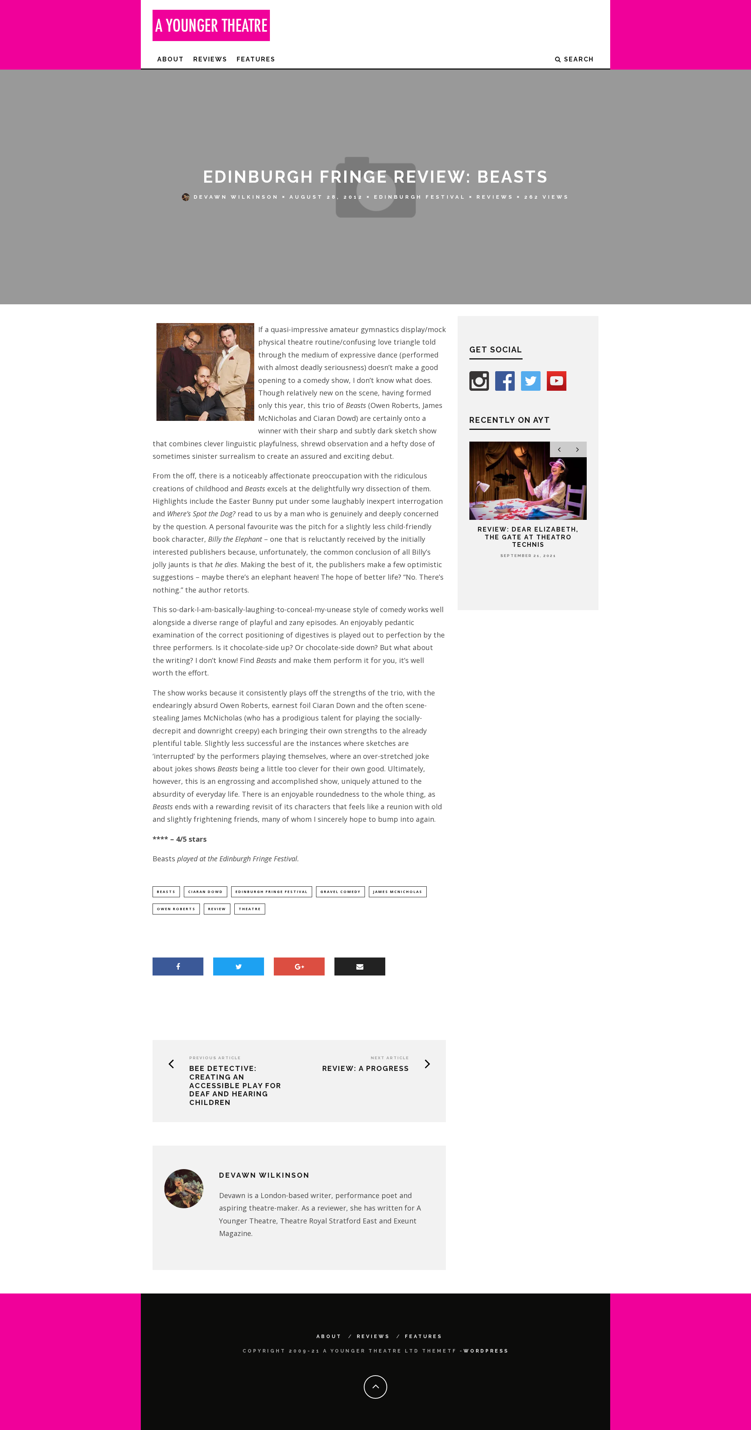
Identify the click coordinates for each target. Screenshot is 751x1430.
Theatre (250, 908)
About (170, 59)
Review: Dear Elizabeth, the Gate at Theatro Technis (528, 537)
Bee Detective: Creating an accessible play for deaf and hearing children (235, 1085)
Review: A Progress (365, 1068)
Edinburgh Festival (420, 197)
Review (217, 908)
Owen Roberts (176, 908)
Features (256, 59)
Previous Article (215, 1058)
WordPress (486, 1351)
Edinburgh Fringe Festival (271, 891)
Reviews (210, 59)
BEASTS (166, 891)
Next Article (390, 1058)
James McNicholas (397, 891)
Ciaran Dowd (205, 891)
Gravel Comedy (340, 891)
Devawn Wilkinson (236, 197)
